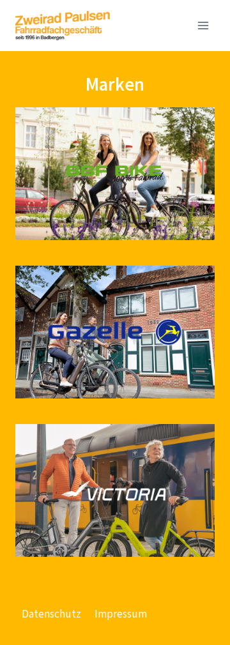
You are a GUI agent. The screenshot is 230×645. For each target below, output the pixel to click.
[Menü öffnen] (203, 25)
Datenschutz (51, 614)
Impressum (121, 614)
